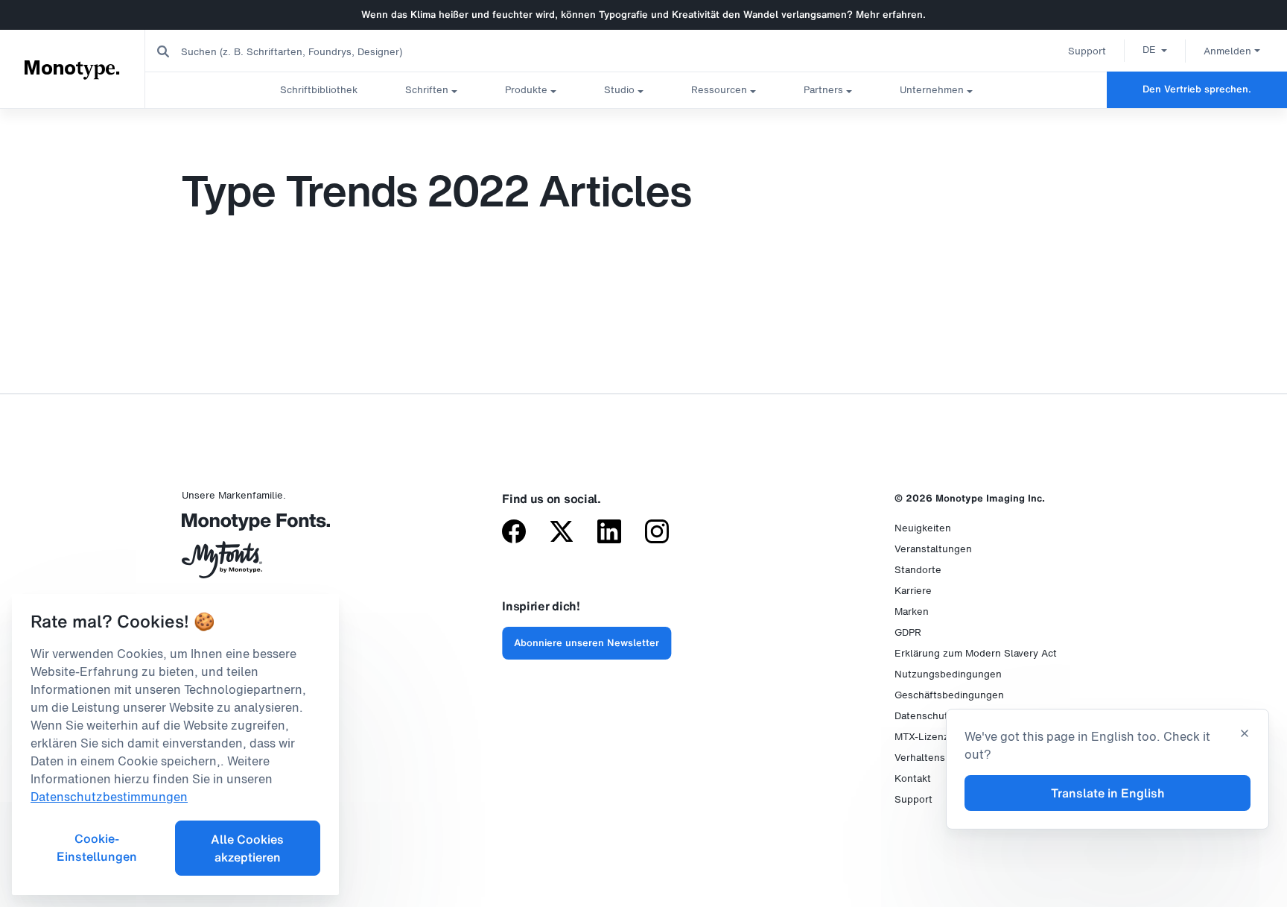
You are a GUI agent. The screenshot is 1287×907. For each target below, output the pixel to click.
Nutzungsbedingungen (948, 674)
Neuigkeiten (922, 528)
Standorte (917, 570)
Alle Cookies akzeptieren (247, 848)
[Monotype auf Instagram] (657, 532)
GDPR (907, 632)
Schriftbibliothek (319, 90)
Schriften (426, 90)
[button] (1155, 49)
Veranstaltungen (933, 549)
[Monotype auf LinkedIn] (609, 532)
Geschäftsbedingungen (949, 695)
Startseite (29, 122)
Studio (619, 90)
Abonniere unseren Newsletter (586, 643)
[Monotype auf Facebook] (514, 532)
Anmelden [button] (1227, 51)
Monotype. (73, 68)
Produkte (526, 90)
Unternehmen (932, 90)
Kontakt (912, 778)
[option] (1155, 49)
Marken (911, 611)
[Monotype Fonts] (248, 527)
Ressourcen (719, 90)
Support (1087, 51)
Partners (823, 90)
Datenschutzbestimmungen (109, 797)
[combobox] (298, 51)
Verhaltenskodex (933, 757)
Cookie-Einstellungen (97, 847)
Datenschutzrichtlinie (944, 716)
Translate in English (1108, 793)
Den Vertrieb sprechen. (1197, 89)
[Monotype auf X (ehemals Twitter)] (561, 532)
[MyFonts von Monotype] (248, 565)
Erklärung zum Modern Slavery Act (975, 653)
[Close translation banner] (1245, 734)
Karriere (913, 591)
